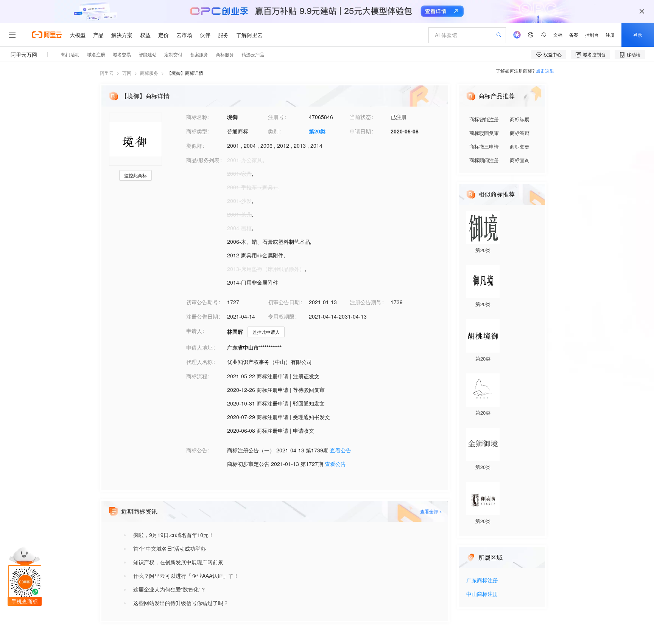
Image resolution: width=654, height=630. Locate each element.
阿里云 (107, 73)
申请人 (194, 330)
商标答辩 (519, 132)
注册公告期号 (366, 302)
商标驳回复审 (484, 132)
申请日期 (360, 131)
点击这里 (545, 70)
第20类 (317, 131)
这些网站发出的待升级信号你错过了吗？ (181, 603)
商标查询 (519, 160)
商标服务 (149, 73)
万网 (126, 73)
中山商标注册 (482, 594)
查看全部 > (431, 511)
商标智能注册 (484, 119)
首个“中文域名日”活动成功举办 (169, 548)
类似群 (194, 145)
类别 (273, 131)
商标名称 (196, 117)
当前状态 (360, 117)
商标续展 (519, 119)
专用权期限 (281, 316)
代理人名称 (199, 361)
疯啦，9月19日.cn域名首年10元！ (173, 535)
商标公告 (196, 450)
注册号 (276, 117)
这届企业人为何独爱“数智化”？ (169, 589)
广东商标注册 (482, 581)
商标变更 (519, 146)
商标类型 (196, 131)
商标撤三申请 (484, 146)
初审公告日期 (284, 302)
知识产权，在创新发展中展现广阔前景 (178, 562)
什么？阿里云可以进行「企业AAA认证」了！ (186, 575)
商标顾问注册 (484, 160)
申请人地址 (199, 347)
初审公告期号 (202, 302)
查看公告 (340, 450)
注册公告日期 (202, 316)
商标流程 (196, 376)
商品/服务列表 (203, 160)
